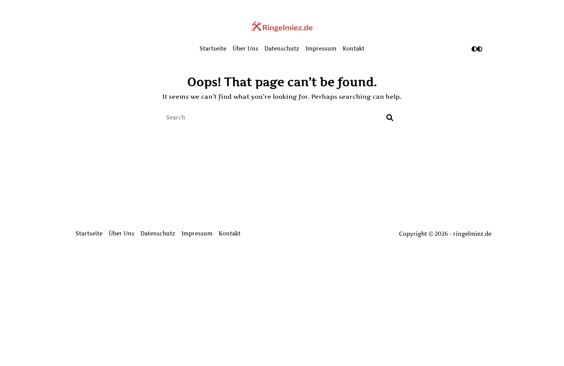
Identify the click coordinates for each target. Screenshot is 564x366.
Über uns (245, 49)
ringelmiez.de (472, 234)
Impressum (320, 49)
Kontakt (353, 49)
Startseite (213, 49)
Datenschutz (281, 49)
